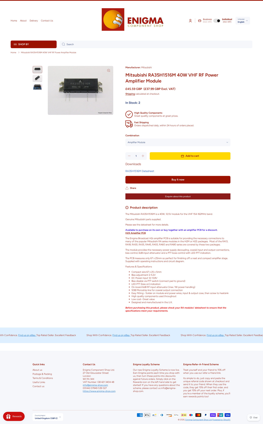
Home (13, 52)
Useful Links (39, 382)
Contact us (38, 386)
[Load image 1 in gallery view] (37, 69)
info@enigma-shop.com (95, 385)
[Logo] (131, 21)
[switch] (217, 20)
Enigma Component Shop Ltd (198, 419)
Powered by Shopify (221, 419)
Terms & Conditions (43, 378)
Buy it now (178, 179)
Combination (132, 135)
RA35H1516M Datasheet (139, 171)
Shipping (130, 93)
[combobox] (156, 44)
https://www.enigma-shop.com (99, 391)
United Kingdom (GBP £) (46, 418)
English (241, 22)
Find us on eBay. (19, 335)
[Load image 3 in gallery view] (37, 87)
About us (37, 369)
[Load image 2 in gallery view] (37, 78)
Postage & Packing (42, 374)
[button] (199, 20)
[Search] (62, 44)
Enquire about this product (178, 196)
